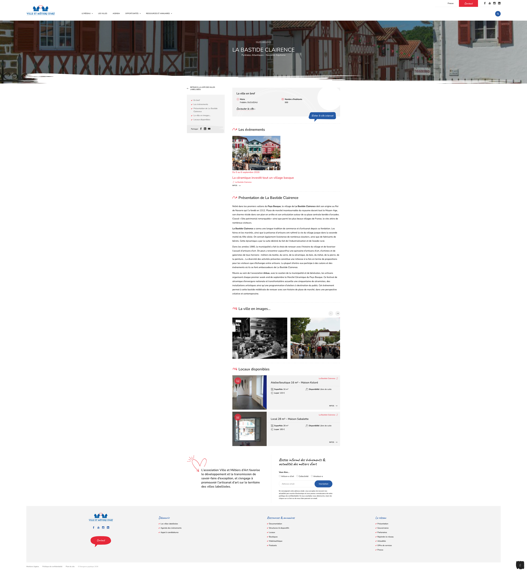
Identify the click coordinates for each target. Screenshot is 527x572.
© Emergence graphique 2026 (88, 567)
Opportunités (131, 13)
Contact (468, 3)
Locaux (272, 532)
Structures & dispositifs (279, 528)
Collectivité (303, 476)
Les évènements (201, 104)
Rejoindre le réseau (385, 536)
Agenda (116, 13)
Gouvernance (383, 528)
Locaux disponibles (202, 119)
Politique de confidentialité (52, 566)
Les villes (102, 13)
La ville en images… (202, 115)
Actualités (381, 541)
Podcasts (273, 545)
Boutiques (273, 536)
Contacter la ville (244, 109)
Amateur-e (318, 476)
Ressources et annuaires (158, 13)
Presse (450, 3)
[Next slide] (337, 313)
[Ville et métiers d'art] (40, 10)
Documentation (275, 523)
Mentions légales (32, 566)
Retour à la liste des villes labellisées (202, 88)
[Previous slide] (330, 313)
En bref (197, 100)
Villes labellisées (263, 42)
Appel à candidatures (170, 532)
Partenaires (382, 532)
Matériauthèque (275, 541)
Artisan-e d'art (287, 476)
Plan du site (70, 566)
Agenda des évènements (171, 528)
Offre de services (384, 545)
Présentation (382, 523)
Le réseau (86, 13)
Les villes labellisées (169, 523)
